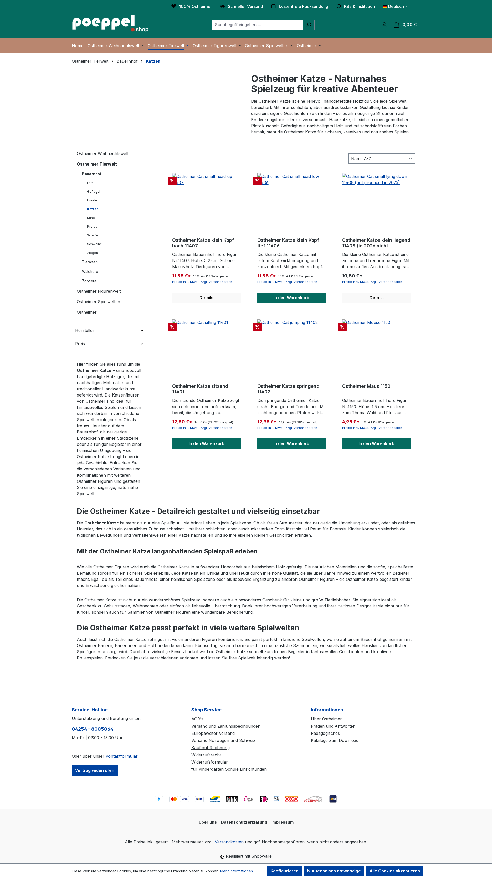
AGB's (197, 718)
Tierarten (90, 262)
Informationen (327, 709)
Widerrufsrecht (206, 754)
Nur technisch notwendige (334, 870)
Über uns (208, 822)
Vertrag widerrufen (94, 770)
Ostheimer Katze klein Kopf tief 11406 (288, 242)
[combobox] (257, 25)
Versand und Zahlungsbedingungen (225, 726)
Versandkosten (229, 841)
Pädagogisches (325, 733)
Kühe (91, 218)
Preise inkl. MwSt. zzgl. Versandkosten (202, 282)
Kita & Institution (359, 6)
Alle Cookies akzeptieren (395, 870)
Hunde (92, 200)
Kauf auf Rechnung (210, 747)
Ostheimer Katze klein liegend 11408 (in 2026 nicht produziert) (376, 243)
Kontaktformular (121, 756)
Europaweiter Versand (213, 733)
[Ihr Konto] (384, 25)
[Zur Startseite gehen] (110, 23)
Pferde (92, 226)
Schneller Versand (245, 6)
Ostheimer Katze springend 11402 (288, 388)
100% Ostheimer (195, 6)
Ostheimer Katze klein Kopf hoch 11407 (203, 242)
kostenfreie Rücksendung (303, 6)
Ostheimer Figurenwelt (99, 291)
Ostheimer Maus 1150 (366, 386)
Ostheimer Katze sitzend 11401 (200, 388)
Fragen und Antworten (333, 726)
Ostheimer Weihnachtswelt (102, 153)
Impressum (282, 822)
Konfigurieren (285, 870)
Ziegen (92, 253)
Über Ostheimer (326, 718)
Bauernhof (91, 174)
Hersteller (84, 330)
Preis (80, 343)
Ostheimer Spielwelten (98, 301)
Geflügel (93, 192)
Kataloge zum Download (334, 740)
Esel (90, 183)
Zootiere (89, 281)
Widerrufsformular (209, 762)
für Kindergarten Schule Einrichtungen (229, 769)
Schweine (94, 244)
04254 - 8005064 (93, 729)
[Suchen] (309, 25)
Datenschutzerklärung (244, 822)
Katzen (92, 209)
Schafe (92, 235)
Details (206, 297)
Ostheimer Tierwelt (97, 164)
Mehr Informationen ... (238, 871)
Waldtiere (90, 271)
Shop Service (206, 709)
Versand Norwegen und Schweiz (223, 740)
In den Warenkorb (291, 297)
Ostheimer (87, 312)
